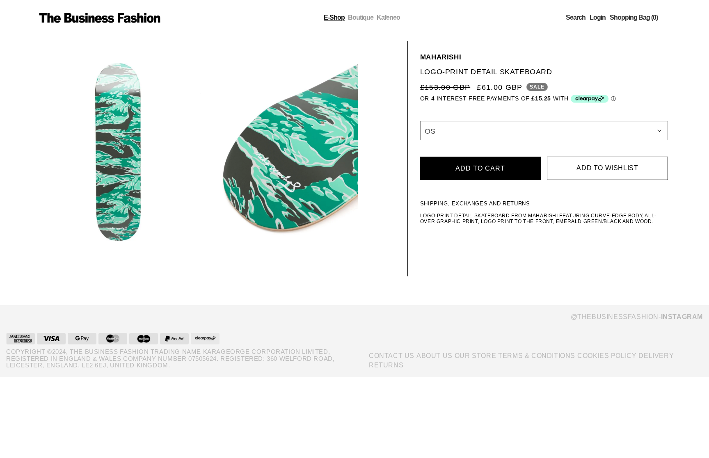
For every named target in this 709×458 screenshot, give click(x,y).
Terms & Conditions (536, 355)
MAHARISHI (440, 57)
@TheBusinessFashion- (637, 316)
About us (434, 355)
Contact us (391, 355)
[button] (575, 17)
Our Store (475, 355)
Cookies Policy (606, 355)
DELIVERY (656, 355)
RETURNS (386, 365)
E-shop (334, 17)
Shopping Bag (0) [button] (634, 17)
